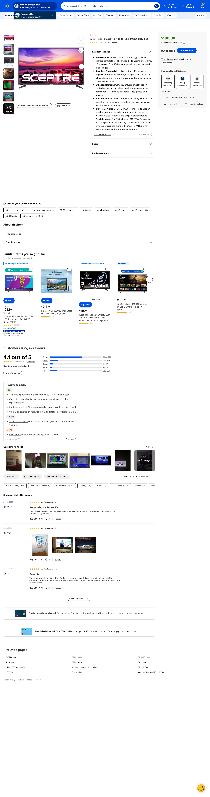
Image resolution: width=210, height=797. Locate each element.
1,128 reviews (30, 362)
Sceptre (93, 35)
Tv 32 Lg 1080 (11, 657)
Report (58, 519)
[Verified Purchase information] (56, 502)
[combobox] (110, 6)
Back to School (66, 15)
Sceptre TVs (77, 672)
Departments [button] (11, 15)
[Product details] (151, 234)
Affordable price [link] (17, 394)
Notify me (167, 62)
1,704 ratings (112, 42)
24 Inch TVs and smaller (16, 667)
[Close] (53, 15)
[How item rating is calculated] (31, 366)
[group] (103, 42)
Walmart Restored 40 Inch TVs (151, 672)
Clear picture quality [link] (19, 399)
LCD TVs (9, 672)
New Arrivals (124, 15)
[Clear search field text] (149, 6)
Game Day (158, 15)
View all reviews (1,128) (79, 598)
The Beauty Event (141, 15)
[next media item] (81, 66)
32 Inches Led (77, 657)
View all (149, 447)
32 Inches (10, 662)
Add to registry (196, 104)
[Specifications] (151, 242)
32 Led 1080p (77, 662)
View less (70, 439)
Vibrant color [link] (15, 411)
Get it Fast (97, 15)
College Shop (83, 15)
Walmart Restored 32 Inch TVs (84, 667)
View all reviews (13, 373)
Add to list (174, 104)
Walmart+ (171, 15)
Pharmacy (110, 15)
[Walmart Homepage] (7, 6)
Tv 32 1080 (142, 662)
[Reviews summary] (106, 42)
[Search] (156, 6)
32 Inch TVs (143, 667)
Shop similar (187, 50)
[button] (170, 6)
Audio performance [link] (18, 421)
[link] (144, 460)
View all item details (102, 134)
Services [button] (29, 15)
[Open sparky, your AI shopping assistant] (201, 788)
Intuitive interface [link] (18, 407)
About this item (13, 224)
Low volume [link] (15, 434)
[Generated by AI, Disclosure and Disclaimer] (151, 134)
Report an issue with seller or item (180, 97)
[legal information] (184, 43)
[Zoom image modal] (81, 50)
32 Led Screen (144, 657)
